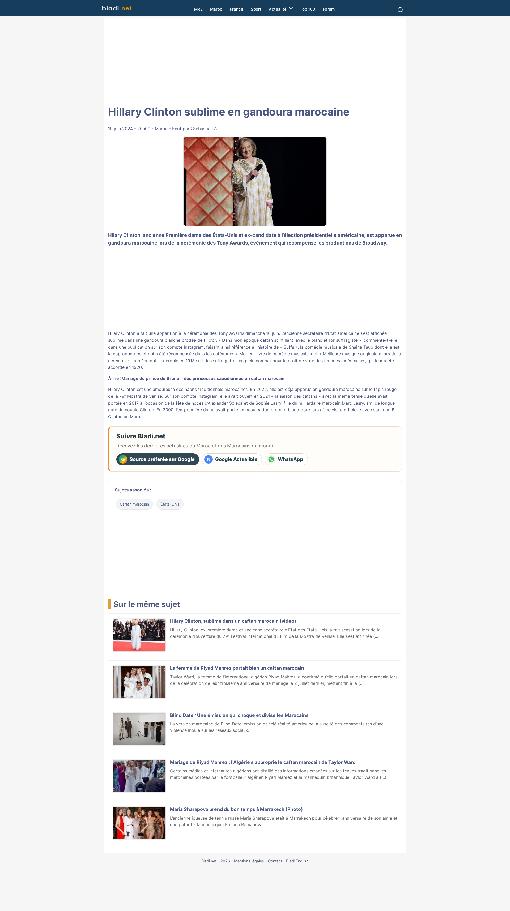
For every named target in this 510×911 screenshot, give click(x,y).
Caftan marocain (134, 504)
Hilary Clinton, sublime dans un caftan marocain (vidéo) (233, 621)
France (236, 9)
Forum (329, 9)
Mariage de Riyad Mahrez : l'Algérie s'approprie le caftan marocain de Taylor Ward (263, 762)
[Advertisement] (255, 61)
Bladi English (297, 861)
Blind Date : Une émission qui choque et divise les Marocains (239, 715)
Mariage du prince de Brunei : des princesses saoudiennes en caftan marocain (202, 378)
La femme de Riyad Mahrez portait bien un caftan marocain (237, 668)
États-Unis (170, 504)
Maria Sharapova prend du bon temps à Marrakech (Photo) (236, 809)
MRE (198, 9)
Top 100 (307, 9)
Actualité (278, 9)
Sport (256, 9)
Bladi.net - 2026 (215, 861)
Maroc (216, 9)
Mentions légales (249, 861)
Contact (275, 861)
